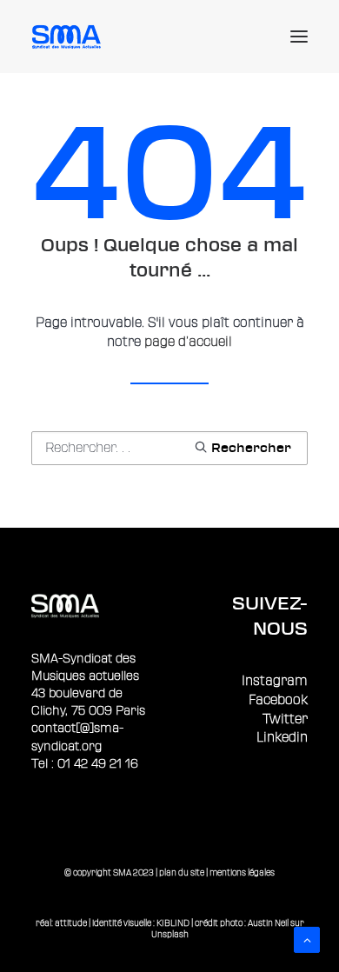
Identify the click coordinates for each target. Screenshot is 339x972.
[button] (299, 36)
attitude (71, 923)
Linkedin (282, 737)
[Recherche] (169, 448)
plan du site (181, 872)
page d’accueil (188, 342)
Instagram (275, 681)
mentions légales (242, 872)
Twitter (285, 719)
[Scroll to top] (307, 939)
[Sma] (69, 36)
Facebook (278, 700)
